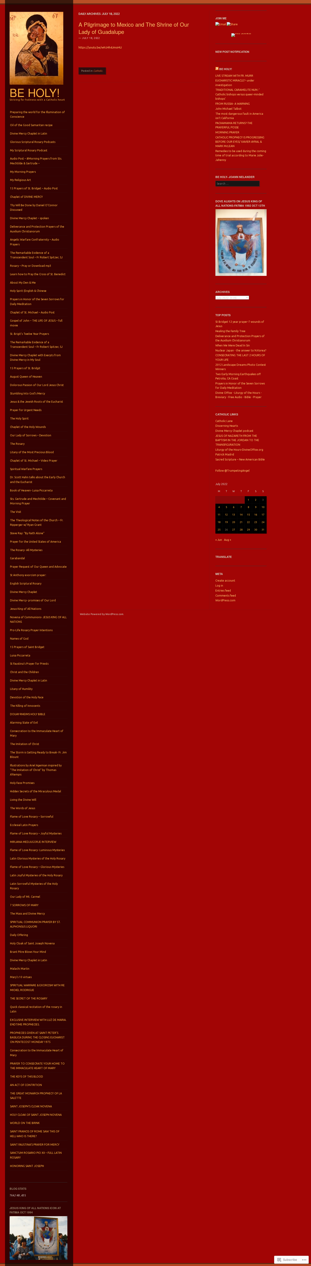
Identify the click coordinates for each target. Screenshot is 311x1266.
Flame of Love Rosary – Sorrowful (31, 816)
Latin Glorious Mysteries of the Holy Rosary (37, 858)
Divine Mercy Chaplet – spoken (29, 218)
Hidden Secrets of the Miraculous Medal (35, 791)
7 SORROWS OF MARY (24, 905)
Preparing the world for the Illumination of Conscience (37, 114)
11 (219, 514)
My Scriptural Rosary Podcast (28, 150)
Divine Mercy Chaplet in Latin (28, 133)
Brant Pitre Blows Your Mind (28, 951)
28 (241, 529)
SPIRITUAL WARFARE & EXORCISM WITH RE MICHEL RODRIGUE (37, 987)
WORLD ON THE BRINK (25, 1122)
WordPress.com (225, 600)
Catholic (97, 70)
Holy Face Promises (22, 782)
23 (255, 522)
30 (255, 529)
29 (248, 529)
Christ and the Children (24, 672)
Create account (225, 580)
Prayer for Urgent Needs (25, 410)
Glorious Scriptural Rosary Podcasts (32, 141)
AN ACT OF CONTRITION (26, 1084)
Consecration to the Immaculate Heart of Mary (36, 733)
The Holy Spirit (19, 418)
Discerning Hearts (226, 425)
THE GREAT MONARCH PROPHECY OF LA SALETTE (36, 1095)
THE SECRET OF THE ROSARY (28, 998)
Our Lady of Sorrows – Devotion (30, 435)
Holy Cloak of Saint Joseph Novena (32, 943)
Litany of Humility (21, 688)
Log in (219, 585)
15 (248, 514)
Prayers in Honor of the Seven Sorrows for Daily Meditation (37, 301)
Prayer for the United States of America (35, 541)
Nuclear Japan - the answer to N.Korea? (240, 350)
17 (263, 514)
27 (233, 529)
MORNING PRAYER (227, 132)
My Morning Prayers (23, 171)
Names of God (19, 638)
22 (248, 522)
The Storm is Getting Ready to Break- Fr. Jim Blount (38, 754)
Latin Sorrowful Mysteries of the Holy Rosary (34, 886)
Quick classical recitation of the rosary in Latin (36, 1009)
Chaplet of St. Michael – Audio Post (32, 312)
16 (255, 514)
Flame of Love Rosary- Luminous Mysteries (37, 850)
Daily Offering (19, 934)
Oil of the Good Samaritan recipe (31, 125)
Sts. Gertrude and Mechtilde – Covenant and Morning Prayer (38, 501)
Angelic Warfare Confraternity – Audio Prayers (34, 242)
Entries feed (223, 590)
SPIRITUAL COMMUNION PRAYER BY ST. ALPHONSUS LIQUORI (35, 924)
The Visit (15, 511)
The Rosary (17, 443)
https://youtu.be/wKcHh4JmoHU (100, 47)
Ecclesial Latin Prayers (24, 825)
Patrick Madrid (224, 454)
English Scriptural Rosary (25, 583)
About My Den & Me (23, 282)
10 (263, 507)
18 (219, 522)
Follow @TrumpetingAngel (232, 470)
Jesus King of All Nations (25, 608)
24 (263, 522)
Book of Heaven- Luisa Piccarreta (31, 490)
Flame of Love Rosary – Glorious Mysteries (37, 866)
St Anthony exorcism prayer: (28, 575)
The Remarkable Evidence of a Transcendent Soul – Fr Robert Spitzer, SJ (36, 255)
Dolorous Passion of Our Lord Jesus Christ (37, 385)
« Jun (218, 539)
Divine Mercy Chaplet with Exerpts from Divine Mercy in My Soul (35, 357)
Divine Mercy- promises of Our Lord (33, 600)
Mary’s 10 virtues (21, 977)
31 (263, 529)
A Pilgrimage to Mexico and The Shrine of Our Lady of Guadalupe (134, 27)
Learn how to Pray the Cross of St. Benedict (38, 274)
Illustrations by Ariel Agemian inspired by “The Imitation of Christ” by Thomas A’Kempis (36, 770)
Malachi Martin (19, 968)
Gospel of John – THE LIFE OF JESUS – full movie (36, 323)
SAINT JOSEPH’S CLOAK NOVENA (31, 1106)
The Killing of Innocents (25, 705)
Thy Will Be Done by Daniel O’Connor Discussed (34, 207)
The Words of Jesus (22, 808)
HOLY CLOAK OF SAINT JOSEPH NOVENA (36, 1114)
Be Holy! (35, 92)
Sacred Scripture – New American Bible (240, 459)
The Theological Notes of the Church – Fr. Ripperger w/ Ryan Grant (36, 522)
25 (219, 529)
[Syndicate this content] (217, 69)
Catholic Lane (224, 420)
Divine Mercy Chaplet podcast (234, 430)
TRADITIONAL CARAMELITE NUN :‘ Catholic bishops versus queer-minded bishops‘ (239, 94)
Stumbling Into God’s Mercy (27, 393)
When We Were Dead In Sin (232, 345)
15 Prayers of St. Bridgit (25, 368)
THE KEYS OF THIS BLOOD (26, 1076)
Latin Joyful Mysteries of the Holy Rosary (36, 875)
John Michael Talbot (228, 108)
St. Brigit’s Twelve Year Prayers (29, 333)
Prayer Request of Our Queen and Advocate (38, 566)
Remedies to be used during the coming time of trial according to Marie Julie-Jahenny (240, 155)
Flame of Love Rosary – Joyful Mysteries (35, 833)
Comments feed (225, 595)
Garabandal (17, 558)
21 (241, 522)
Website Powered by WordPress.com (101, 614)
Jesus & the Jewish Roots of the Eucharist (36, 401)
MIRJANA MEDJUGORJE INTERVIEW (33, 841)
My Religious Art (20, 179)
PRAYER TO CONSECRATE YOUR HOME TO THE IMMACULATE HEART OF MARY (37, 1066)
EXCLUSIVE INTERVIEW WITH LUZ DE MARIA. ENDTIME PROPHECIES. (38, 1022)
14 (241, 514)
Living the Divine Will (23, 799)
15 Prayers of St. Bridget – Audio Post (34, 188)
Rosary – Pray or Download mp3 (30, 265)
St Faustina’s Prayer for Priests (29, 663)
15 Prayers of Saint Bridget (27, 647)
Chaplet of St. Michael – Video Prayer (33, 460)
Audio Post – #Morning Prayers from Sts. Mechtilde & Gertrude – (36, 161)
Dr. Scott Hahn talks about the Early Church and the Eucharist (37, 479)
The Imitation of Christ (24, 743)
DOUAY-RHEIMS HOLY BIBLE (27, 714)
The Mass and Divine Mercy (27, 913)
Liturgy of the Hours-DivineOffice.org (239, 449)
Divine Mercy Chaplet (23, 591)
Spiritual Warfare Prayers (26, 469)
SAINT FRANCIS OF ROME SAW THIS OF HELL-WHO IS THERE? (34, 1133)
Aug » (227, 539)
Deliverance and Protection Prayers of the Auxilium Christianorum (37, 229)
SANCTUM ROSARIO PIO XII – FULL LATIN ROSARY (36, 1155)
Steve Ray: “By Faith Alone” (27, 533)
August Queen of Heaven (26, 376)
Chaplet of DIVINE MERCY (26, 196)
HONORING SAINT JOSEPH (27, 1165)
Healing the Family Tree (230, 331)
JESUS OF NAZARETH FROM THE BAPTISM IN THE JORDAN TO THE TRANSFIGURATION (237, 440)
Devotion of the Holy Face (26, 697)
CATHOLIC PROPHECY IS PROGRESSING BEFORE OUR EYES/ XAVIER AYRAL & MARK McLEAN (239, 142)
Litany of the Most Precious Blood (32, 452)
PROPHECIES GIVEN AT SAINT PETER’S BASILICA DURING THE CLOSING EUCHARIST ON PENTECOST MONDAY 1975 (37, 1037)
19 (226, 522)
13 (233, 514)
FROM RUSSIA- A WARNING (232, 103)
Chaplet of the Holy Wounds (28, 426)
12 (226, 514)
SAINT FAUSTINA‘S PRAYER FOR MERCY (34, 1144)
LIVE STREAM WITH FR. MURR (234, 75)
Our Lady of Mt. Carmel (25, 896)
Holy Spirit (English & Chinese (28, 290)
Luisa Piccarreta (20, 655)
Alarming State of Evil (24, 722)
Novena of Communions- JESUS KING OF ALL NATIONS (38, 619)
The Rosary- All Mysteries (26, 550)
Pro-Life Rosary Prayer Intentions (31, 630)
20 (233, 522)
